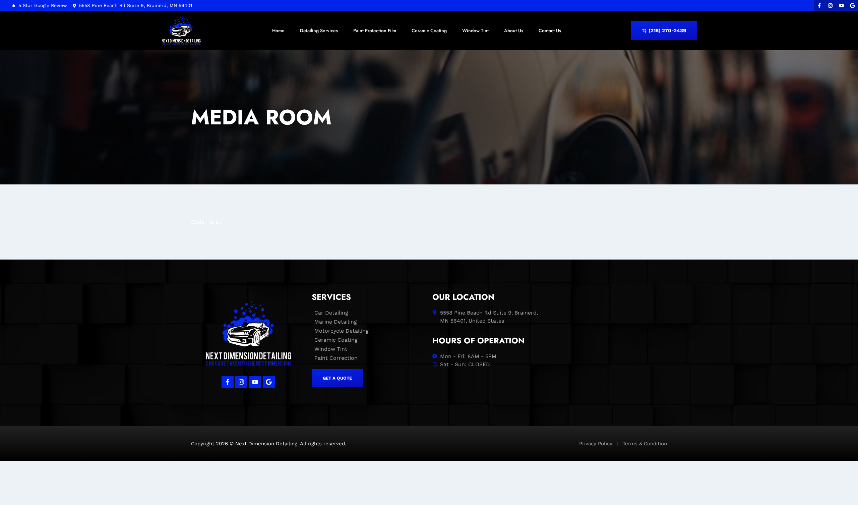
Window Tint (475, 30)
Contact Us (550, 30)
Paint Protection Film (374, 30)
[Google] (852, 5)
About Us (513, 30)
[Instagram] (830, 5)
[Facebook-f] (819, 5)
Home (278, 30)
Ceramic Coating (429, 30)
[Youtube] (841, 5)
